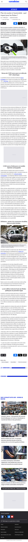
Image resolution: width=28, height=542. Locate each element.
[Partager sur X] (20, 23)
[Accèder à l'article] (14, 408)
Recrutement (3, 529)
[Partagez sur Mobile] (25, 23)
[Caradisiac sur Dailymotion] (8, 516)
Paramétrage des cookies (19, 534)
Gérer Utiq (2, 537)
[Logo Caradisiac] (14, 2)
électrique (6, 81)
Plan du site (17, 529)
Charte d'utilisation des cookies (6, 534)
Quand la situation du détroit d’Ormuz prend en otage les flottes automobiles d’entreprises (13, 483)
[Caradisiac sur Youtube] (12, 516)
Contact (2, 524)
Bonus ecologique (5, 362)
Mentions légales (3, 532)
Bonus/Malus (13, 362)
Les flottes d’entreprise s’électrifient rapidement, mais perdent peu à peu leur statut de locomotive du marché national (11, 462)
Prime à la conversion (22, 362)
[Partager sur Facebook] (15, 23)
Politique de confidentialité (19, 532)
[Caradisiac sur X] (5, 516)
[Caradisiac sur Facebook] (2, 516)
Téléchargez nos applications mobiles (11, 521)
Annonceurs (17, 524)
